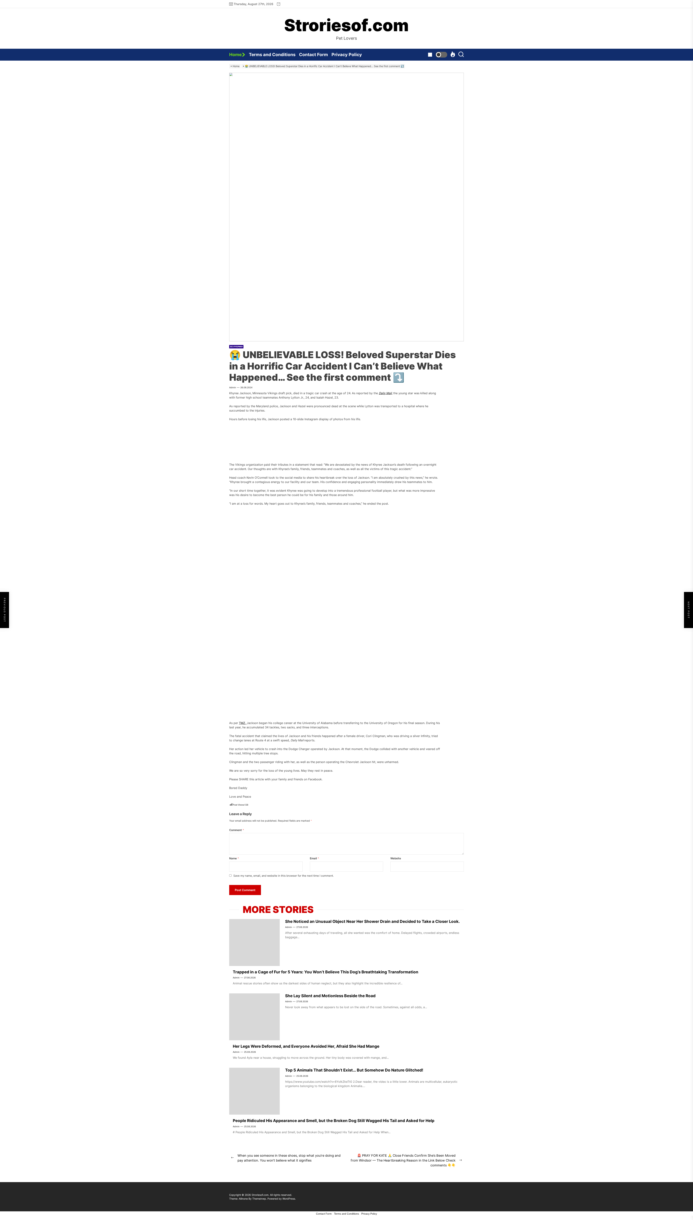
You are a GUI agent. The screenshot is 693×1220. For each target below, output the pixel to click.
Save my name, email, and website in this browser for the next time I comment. (283, 875)
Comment (236, 830)
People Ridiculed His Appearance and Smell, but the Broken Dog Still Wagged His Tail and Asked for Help (333, 1120)
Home (235, 54)
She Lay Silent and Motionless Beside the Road (330, 995)
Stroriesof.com (346, 25)
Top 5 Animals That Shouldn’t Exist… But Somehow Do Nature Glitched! (354, 1070)
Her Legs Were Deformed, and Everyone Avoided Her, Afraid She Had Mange (306, 1046)
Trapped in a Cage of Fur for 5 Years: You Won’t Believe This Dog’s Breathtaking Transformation (325, 972)
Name (234, 858)
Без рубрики (236, 347)
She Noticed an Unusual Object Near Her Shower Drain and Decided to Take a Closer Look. (372, 921)
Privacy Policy (347, 54)
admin (232, 387)
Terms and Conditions (272, 54)
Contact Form (313, 54)
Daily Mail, (386, 393)
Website (395, 858)
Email (314, 858)
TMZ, (243, 723)
